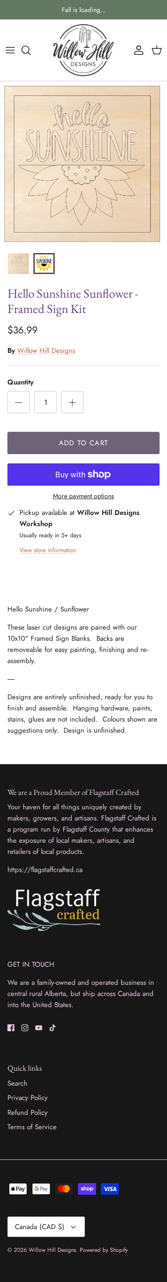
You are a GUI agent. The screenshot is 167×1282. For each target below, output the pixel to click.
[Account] (136, 50)
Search (17, 1083)
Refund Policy (27, 1112)
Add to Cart (83, 443)
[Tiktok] (52, 1027)
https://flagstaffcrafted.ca (45, 870)
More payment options (83, 496)
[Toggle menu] (10, 50)
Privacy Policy (27, 1098)
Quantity (20, 382)
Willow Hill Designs (46, 350)
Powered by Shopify (104, 1250)
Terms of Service (32, 1127)
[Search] (30, 50)
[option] (83, 164)
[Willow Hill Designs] (83, 50)
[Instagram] (24, 1027)
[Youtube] (38, 1027)
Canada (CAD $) (39, 1227)
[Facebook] (10, 1027)
